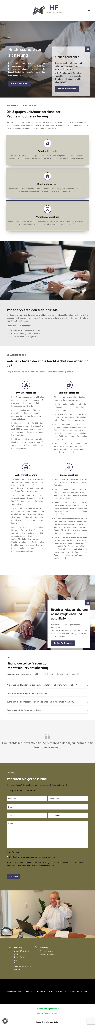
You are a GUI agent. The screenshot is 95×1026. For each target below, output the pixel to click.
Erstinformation (19, 857)
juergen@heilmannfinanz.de (22, 968)
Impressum (41, 991)
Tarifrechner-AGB (55, 991)
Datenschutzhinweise (47, 865)
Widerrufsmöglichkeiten (47, 1013)
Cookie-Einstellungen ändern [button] (47, 1022)
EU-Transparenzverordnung (76, 991)
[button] (47, 685)
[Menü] (89, 11)
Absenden (13, 877)
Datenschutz (29, 991)
